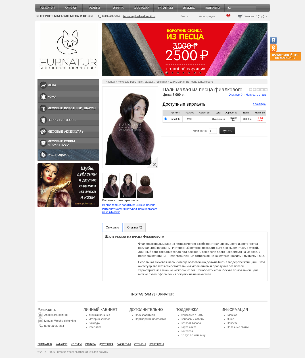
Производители (145, 315)
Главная (109, 81)
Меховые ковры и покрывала (61, 143)
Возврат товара (191, 323)
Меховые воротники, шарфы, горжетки (142, 81)
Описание (112, 227)
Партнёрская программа (150, 319)
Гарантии (165, 7)
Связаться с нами (192, 315)
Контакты (212, 7)
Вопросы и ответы (192, 319)
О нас (230, 319)
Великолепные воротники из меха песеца (128, 205)
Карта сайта (188, 327)
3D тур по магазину (193, 335)
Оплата (118, 7)
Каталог (71, 7)
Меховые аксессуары (66, 131)
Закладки (94, 323)
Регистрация (207, 16)
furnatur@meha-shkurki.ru (139, 16)
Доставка (141, 7)
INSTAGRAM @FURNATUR (152, 294)
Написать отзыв (256, 94)
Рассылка (95, 327)
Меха (52, 85)
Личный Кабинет (99, 315)
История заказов (99, 319)
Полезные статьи (238, 327)
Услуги (94, 7)
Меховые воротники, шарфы (72, 108)
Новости (232, 323)
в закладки (259, 104)
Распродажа (58, 155)
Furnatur (47, 7)
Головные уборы (62, 120)
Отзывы (189, 7)
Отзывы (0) (134, 227)
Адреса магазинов (55, 314)
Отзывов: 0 (235, 94)
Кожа (52, 96)
